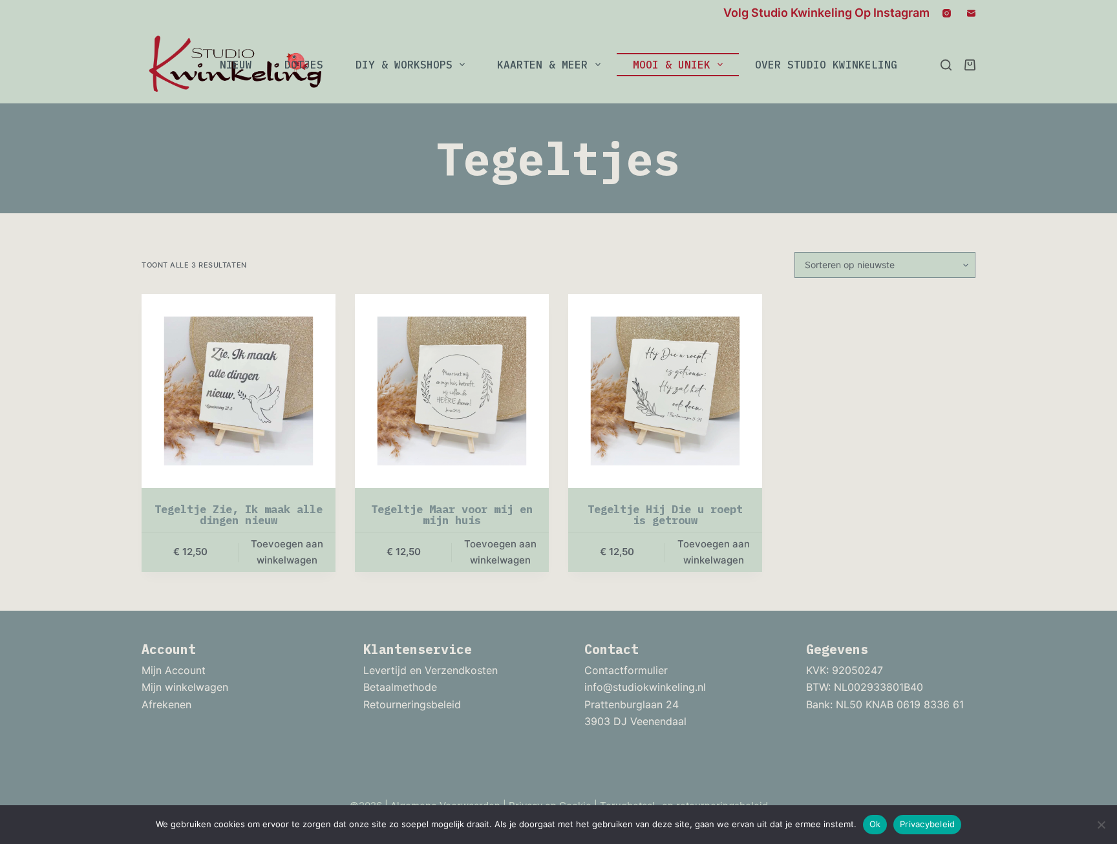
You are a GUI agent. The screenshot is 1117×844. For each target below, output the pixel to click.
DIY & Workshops (404, 64)
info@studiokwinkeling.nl (645, 686)
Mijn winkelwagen (185, 686)
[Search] (946, 64)
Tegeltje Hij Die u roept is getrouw (665, 514)
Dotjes (303, 64)
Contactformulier (626, 670)
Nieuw (236, 64)
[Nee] (1100, 824)
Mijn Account (174, 670)
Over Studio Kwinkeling (826, 64)
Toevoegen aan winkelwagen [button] (287, 552)
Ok (875, 824)
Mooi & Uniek (671, 64)
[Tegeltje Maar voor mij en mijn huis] (452, 391)
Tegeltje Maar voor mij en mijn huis (452, 514)
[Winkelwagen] (969, 64)
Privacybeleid (927, 824)
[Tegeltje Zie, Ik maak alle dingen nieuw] (238, 391)
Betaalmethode (400, 686)
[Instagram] (946, 13)
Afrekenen (166, 704)
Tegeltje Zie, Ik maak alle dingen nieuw (238, 514)
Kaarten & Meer (542, 64)
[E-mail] (971, 13)
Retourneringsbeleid (412, 704)
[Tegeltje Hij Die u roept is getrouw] (665, 391)
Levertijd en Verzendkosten (430, 670)
